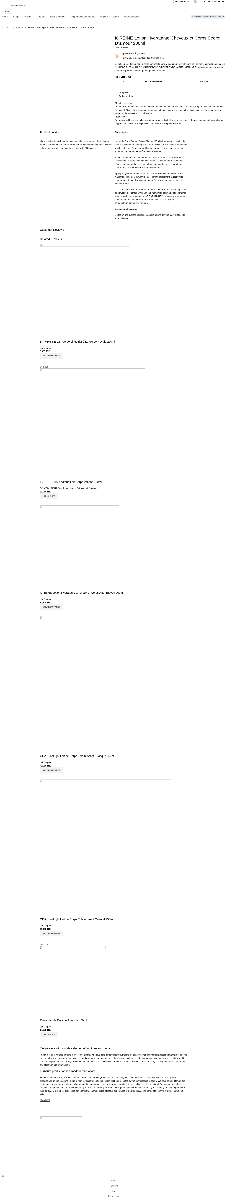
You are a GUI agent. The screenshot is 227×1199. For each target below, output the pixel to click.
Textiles (117, 1149)
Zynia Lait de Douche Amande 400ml (63, 1020)
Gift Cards (45, 1162)
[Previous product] (2, 31)
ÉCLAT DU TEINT (48, 488)
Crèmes (80, 488)
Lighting (117, 1153)
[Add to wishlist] (43, 336)
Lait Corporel (17, 27)
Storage (117, 1144)
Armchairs (82, 1158)
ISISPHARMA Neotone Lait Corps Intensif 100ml (71, 482)
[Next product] (8, 31)
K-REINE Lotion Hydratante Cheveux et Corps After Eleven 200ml (81, 592)
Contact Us (45, 1149)
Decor (116, 1162)
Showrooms (46, 1153)
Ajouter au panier (153, 82)
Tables (80, 1149)
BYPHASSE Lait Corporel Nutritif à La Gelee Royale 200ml (77, 341)
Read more (159, 58)
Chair (80, 1144)
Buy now (204, 82)
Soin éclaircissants (67, 488)
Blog (43, 1158)
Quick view (50, 362)
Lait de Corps (124, 189)
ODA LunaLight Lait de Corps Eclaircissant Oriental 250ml (76, 919)
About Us (45, 1144)
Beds (80, 1162)
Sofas (80, 1153)
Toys (116, 1158)
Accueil (5, 27)
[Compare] (43, 362)
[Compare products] (175, 8)
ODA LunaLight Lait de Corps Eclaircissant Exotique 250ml (77, 756)
